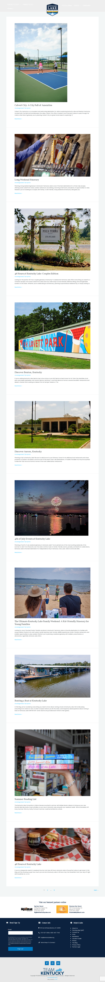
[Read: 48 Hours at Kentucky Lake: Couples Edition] (52, 239)
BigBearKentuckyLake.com (42, 912)
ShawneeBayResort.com (76, 912)
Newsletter (75, 936)
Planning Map (76, 930)
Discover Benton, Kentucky (28, 372)
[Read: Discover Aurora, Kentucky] (52, 425)
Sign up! (20, 949)
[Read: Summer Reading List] (52, 763)
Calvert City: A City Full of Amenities (33, 105)
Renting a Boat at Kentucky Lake (31, 700)
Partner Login (76, 947)
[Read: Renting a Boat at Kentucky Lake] (52, 676)
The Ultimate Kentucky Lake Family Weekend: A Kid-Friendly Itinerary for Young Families (52, 623)
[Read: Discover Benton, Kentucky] (52, 336)
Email (9, 929)
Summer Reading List (25, 799)
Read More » (18, 119)
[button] (19, 4)
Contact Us (75, 932)
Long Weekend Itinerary (27, 179)
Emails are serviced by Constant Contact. (18, 943)
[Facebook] (47, 963)
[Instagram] (52, 963)
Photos (74, 941)
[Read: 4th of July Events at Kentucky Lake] (51, 508)
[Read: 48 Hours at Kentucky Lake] (52, 844)
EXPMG (55, 979)
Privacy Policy (76, 945)
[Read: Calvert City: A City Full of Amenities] (41, 62)
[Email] (58, 963)
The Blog (74, 943)
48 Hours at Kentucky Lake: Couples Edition (36, 273)
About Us (75, 928)
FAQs (73, 934)
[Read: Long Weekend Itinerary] (52, 155)
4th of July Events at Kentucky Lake (32, 539)
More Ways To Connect (47, 942)
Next (96, 890)
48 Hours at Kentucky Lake (28, 864)
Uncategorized (19, 108)
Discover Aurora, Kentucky (28, 451)
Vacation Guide (76, 938)
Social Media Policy (53, 977)
